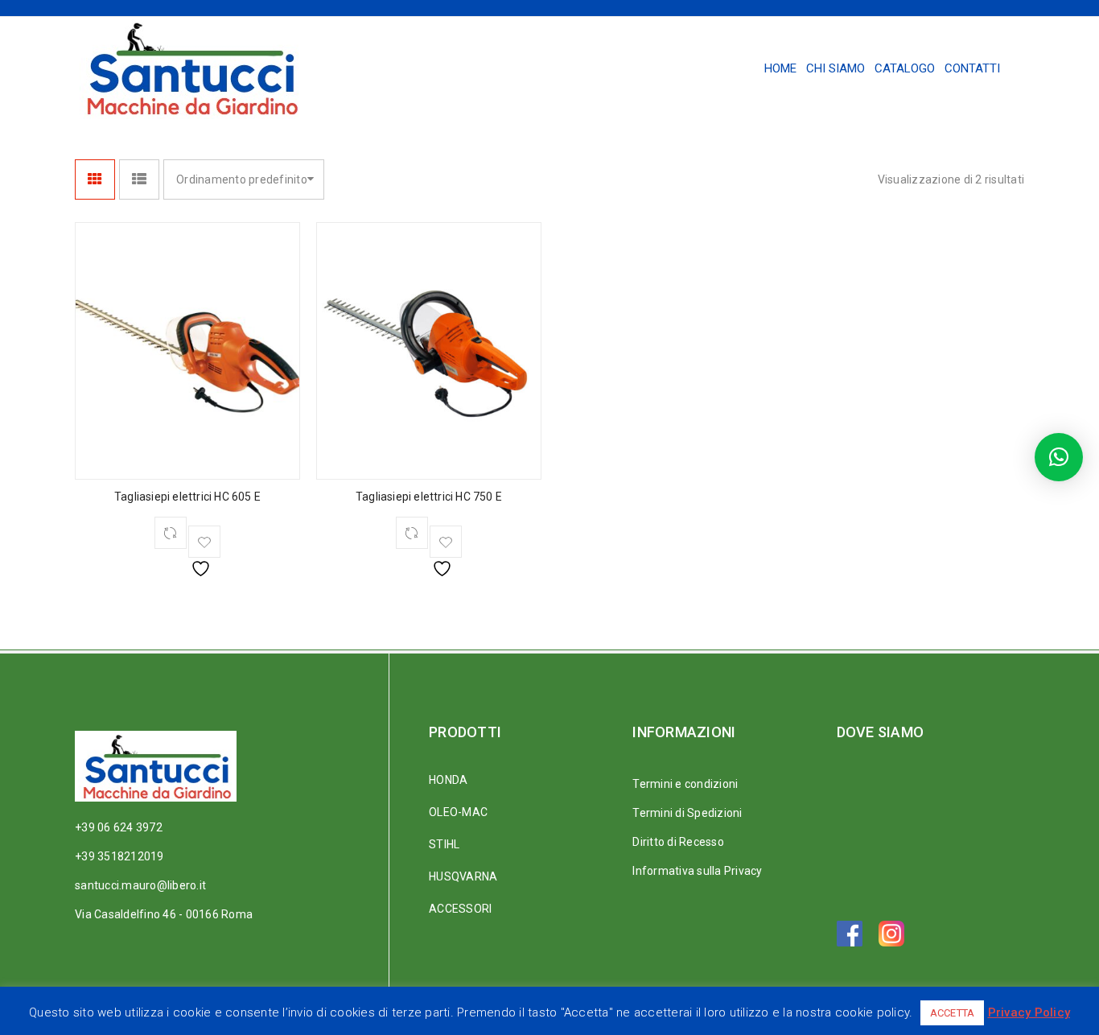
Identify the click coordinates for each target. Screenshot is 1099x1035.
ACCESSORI (460, 908)
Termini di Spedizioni (687, 812)
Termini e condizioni (685, 783)
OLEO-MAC (458, 812)
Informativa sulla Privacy (697, 870)
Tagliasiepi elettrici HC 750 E (429, 496)
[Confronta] (170, 533)
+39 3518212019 (119, 856)
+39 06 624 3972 (119, 827)
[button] (1059, 457)
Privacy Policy (1029, 1012)
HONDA (448, 779)
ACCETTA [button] (952, 1013)
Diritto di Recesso (678, 841)
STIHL (444, 844)
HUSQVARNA (463, 876)
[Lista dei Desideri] (204, 542)
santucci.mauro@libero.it (140, 885)
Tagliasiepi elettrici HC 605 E (187, 496)
